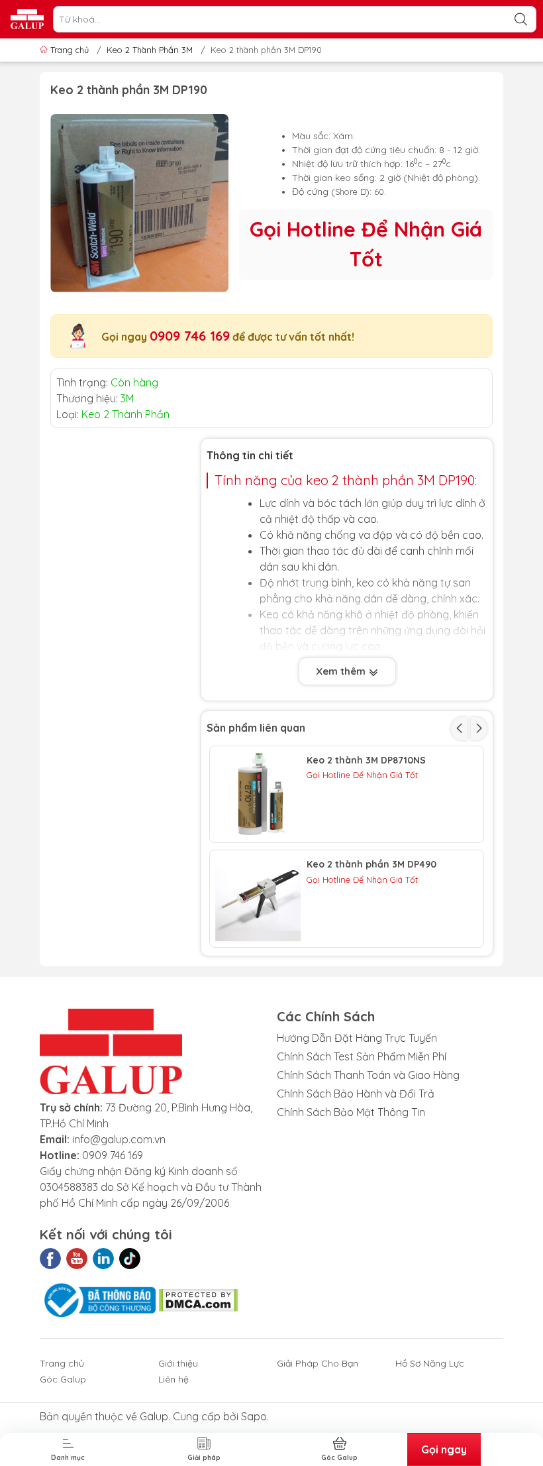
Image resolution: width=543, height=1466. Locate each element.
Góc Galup (63, 1379)
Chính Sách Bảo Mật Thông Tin (351, 1112)
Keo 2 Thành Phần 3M (150, 49)
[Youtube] (76, 1258)
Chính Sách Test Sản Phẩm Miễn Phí (361, 1056)
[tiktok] (129, 1258)
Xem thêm (342, 671)
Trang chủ (69, 49)
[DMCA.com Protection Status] (198, 1299)
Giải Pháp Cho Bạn (317, 1363)
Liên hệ (173, 1379)
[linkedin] (103, 1258)
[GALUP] (27, 19)
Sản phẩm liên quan (256, 727)
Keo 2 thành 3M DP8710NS (366, 760)
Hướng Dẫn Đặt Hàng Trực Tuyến (357, 1037)
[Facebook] (50, 1258)
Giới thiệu (178, 1363)
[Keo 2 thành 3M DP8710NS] (258, 795)
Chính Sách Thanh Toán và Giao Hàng (368, 1075)
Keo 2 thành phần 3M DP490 (371, 864)
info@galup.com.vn (119, 1139)
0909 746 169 (190, 335)
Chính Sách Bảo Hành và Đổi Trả (355, 1093)
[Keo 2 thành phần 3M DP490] (258, 899)
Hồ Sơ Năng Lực (429, 1363)
